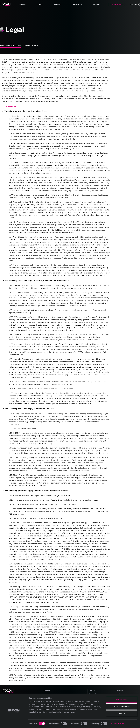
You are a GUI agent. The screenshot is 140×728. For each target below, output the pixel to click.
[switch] (64, 723)
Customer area (116, 4)
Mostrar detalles (117, 724)
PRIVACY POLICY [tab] (31, 45)
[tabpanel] (70, 369)
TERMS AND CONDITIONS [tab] (10, 45)
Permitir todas (121, 699)
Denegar (122, 714)
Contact (96, 4)
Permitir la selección (122, 706)
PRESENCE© (77, 4)
